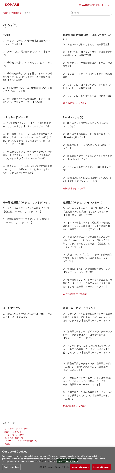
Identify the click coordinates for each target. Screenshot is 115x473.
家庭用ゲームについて (12, 432)
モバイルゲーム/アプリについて (16, 429)
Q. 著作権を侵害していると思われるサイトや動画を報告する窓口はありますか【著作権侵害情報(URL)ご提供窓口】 (27, 77)
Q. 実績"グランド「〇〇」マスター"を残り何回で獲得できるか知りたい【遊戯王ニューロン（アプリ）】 (87, 258)
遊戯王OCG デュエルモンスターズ (82, 202)
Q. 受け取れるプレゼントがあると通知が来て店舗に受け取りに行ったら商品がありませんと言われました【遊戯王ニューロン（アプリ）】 (87, 283)
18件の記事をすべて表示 (74, 406)
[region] (57, 460)
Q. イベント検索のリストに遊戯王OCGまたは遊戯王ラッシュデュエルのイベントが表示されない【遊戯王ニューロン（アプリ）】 (87, 226)
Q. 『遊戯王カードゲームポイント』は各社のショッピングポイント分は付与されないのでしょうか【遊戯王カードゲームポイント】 (87, 381)
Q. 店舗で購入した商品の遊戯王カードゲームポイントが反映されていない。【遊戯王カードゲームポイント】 (87, 395)
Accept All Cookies (80, 467)
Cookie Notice (71, 461)
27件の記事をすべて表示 (75, 294)
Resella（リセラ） (74, 117)
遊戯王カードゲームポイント (79, 308)
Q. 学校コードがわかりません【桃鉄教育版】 (86, 44)
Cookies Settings (11, 467)
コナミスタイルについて (13, 438)
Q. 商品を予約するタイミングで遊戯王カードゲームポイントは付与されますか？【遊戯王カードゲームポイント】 (87, 367)
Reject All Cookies (101, 467)
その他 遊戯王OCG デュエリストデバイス (26, 202)
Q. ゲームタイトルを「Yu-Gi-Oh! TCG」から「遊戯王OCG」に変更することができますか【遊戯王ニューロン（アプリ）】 (86, 211)
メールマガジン (11, 308)
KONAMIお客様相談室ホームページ (93, 5)
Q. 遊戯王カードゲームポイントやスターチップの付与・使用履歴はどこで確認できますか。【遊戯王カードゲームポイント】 (87, 335)
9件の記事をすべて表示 (74, 188)
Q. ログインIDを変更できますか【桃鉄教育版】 (87, 95)
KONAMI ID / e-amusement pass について (20, 441)
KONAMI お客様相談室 (12, 13)
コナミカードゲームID (15, 117)
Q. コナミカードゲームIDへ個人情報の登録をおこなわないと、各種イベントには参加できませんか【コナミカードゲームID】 (27, 169)
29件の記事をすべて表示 (75, 103)
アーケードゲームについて (14, 435)
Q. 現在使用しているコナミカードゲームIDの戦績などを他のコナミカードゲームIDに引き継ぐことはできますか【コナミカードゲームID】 (27, 155)
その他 (7, 444)
